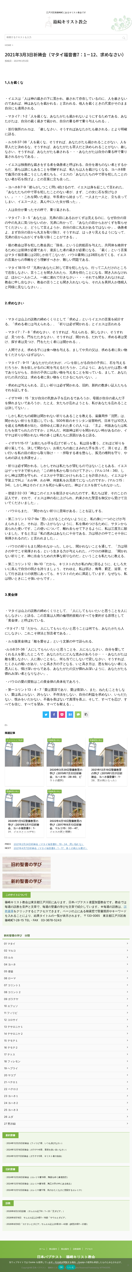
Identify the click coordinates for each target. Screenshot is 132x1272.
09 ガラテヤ (11, 999)
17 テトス (9, 1054)
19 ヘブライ (11, 1068)
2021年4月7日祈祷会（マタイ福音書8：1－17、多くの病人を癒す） (51, 848)
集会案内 (65, 1249)
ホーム (42, 1249)
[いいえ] (128, 1265)
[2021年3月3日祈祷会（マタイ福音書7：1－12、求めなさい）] (70, 714)
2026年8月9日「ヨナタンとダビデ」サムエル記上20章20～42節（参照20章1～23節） (47, 1224)
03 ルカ (8, 957)
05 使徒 (8, 971)
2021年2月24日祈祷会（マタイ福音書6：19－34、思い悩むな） (49, 844)
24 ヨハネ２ (11, 1103)
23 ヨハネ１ (11, 1096)
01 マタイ (9, 943)
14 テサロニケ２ (13, 1033)
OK (61, 1267)
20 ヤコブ (10, 1075)
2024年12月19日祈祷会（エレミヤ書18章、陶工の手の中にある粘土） (39, 1183)
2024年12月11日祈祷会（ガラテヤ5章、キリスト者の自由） (34, 1156)
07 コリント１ (12, 985)
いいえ (70, 1267)
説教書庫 (77, 1249)
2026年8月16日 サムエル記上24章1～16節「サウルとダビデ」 (36, 1217)
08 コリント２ (12, 992)
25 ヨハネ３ (11, 1109)
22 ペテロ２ (11, 1089)
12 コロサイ (11, 1019)
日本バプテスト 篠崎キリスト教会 (66, 1257)
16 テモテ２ (11, 1047)
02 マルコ (10, 950)
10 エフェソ (11, 1006)
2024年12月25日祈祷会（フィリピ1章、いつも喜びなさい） (34, 1143)
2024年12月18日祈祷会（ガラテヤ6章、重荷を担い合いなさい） (37, 1149)
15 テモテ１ (11, 1040)
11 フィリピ (10, 1012)
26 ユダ (8, 1116)
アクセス (89, 1249)
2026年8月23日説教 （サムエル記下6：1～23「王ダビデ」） (35, 1211)
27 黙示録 (10, 1123)
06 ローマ (10, 978)
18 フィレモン (12, 1061)
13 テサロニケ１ (13, 1026)
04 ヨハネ (10, 964)
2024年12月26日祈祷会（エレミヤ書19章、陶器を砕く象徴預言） (37, 1177)
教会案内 (53, 1249)
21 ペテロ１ (11, 1082)
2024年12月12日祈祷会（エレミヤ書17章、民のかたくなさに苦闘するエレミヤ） (44, 1190)
